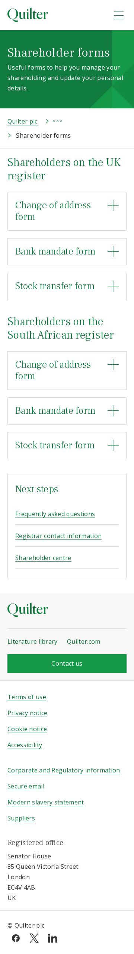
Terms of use (26, 697)
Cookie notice (27, 729)
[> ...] (51, 121)
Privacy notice (27, 713)
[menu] (119, 15)
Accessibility (24, 745)
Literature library (32, 641)
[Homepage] (55, 14)
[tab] (67, 211)
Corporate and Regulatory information (63, 770)
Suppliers (21, 818)
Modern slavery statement (45, 802)
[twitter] (34, 938)
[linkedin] (52, 938)
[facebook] (15, 938)
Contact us (66, 663)
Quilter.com (83, 641)
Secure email (25, 786)
